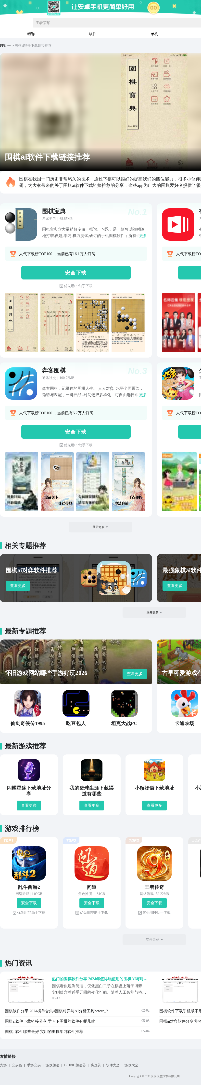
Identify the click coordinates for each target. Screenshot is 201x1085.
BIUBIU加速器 (75, 1065)
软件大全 (113, 1065)
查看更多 (18, 586)
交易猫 (17, 1065)
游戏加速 (52, 1065)
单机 (154, 34)
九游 (3, 1065)
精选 (31, 34)
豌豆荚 (96, 1065)
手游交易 (34, 1065)
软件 (92, 34)
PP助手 (5, 45)
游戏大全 (131, 1065)
